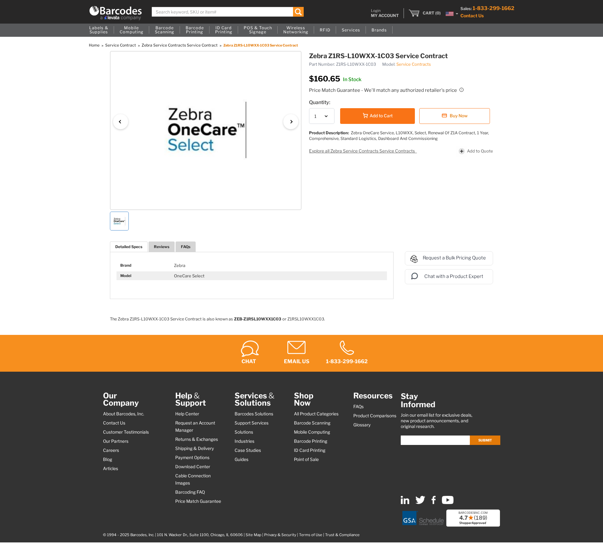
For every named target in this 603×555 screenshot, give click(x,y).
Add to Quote (480, 150)
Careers (111, 450)
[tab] (129, 246)
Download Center (192, 466)
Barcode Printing (310, 441)
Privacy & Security (280, 535)
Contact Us (472, 15)
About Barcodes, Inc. (123, 413)
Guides (241, 459)
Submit (485, 440)
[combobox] (228, 12)
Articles (110, 468)
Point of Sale (306, 459)
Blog (107, 459)
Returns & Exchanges (196, 439)
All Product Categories (316, 413)
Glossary (362, 424)
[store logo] (115, 13)
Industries (244, 441)
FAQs (185, 246)
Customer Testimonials (126, 432)
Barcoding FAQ (190, 492)
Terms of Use (310, 535)
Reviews (161, 246)
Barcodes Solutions (254, 413)
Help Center (187, 413)
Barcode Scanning (312, 422)
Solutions (244, 432)
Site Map (253, 535)
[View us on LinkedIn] (405, 502)
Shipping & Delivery (194, 448)
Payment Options (192, 457)
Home (94, 45)
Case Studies (248, 450)
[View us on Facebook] (434, 502)
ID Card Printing (309, 450)
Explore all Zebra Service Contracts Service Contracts (362, 150)
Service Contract (121, 45)
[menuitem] (98, 30)
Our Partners (115, 441)
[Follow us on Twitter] (420, 502)
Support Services (252, 422)
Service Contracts (413, 64)
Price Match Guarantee (198, 501)
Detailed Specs (128, 246)
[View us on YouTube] (448, 502)
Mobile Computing (312, 432)
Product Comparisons (374, 415)
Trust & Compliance (342, 535)
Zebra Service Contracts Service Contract (180, 45)
